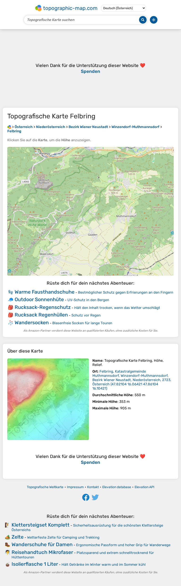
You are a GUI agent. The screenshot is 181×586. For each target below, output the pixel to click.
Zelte (18, 537)
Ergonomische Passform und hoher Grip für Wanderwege (123, 545)
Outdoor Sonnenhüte (39, 299)
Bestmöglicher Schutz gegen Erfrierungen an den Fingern (125, 292)
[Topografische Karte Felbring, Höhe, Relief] (48, 399)
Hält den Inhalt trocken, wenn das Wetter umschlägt (117, 308)
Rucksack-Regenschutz (43, 307)
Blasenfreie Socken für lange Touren (82, 323)
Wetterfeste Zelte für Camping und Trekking (63, 537)
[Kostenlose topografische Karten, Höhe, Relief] (9, 127)
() (131, 380)
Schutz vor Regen (86, 315)
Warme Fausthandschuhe (44, 292)
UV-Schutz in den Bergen (88, 300)
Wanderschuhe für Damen (42, 544)
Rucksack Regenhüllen (41, 315)
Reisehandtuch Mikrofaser (42, 552)
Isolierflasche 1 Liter (35, 564)
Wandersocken (32, 322)
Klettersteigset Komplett (41, 525)
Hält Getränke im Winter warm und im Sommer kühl (104, 564)
